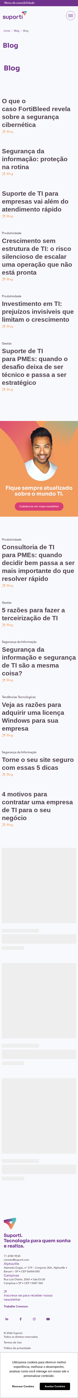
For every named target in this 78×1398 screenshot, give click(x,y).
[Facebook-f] (21, 1319)
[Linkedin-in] (7, 1319)
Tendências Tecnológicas (19, 697)
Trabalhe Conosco (16, 1306)
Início (7, 30)
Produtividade (11, 233)
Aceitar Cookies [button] (55, 1386)
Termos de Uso (13, 1342)
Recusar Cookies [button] (23, 1386)
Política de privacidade (17, 1348)
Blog (16, 30)
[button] (70, 15)
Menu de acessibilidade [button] (19, 3)
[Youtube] (48, 1319)
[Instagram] (34, 1319)
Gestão (7, 343)
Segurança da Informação (19, 642)
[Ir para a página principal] (15, 15)
